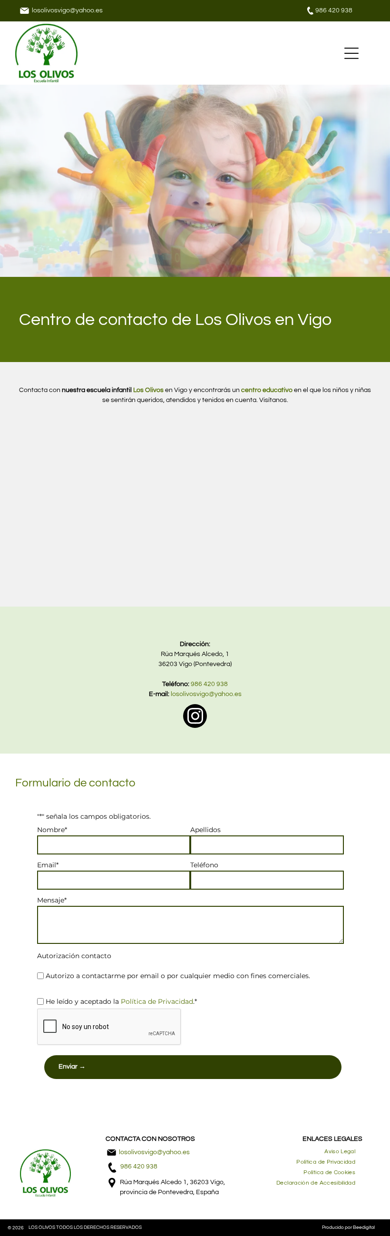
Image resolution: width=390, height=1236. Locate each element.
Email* (47, 865)
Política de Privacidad (157, 1001)
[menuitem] (339, 1152)
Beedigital (364, 1227)
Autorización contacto (74, 956)
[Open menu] (351, 53)
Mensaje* (52, 900)
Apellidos (205, 829)
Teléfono (204, 865)
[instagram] (195, 717)
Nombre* (52, 829)
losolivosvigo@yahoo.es (67, 10)
